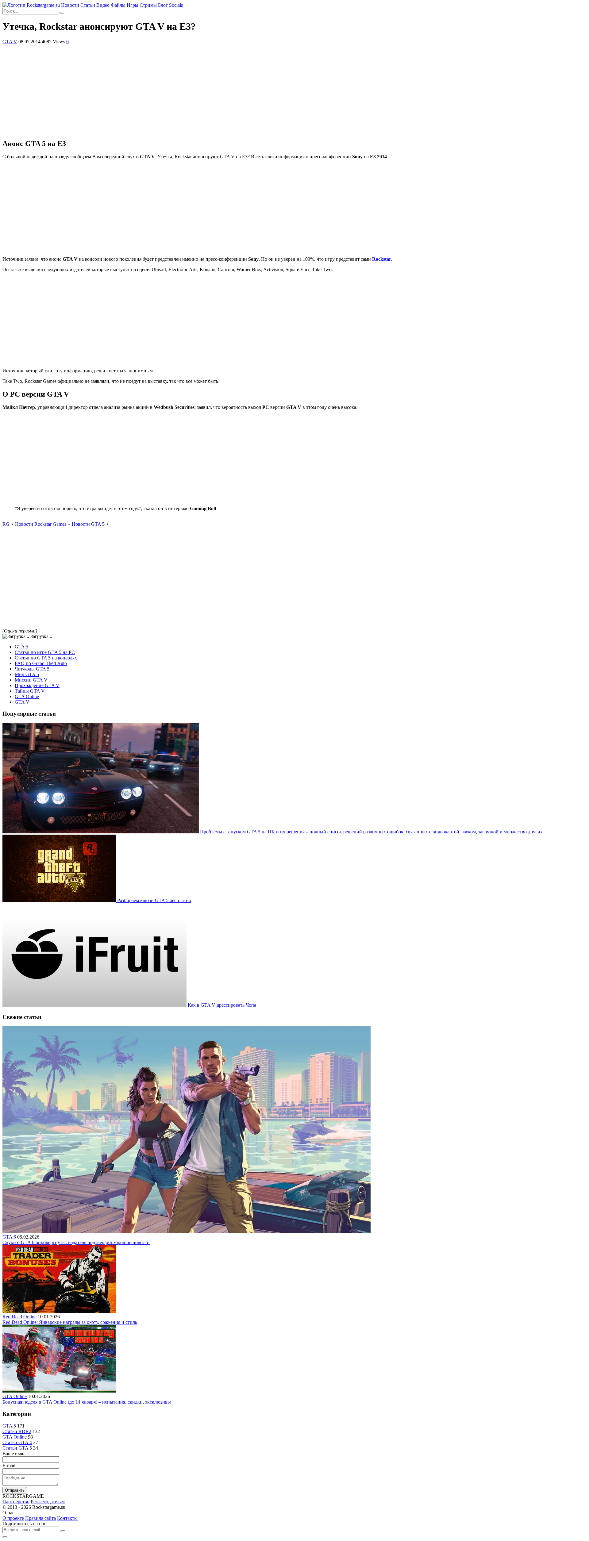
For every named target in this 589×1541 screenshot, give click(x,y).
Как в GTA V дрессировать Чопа (222, 1005)
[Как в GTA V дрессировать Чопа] (95, 1005)
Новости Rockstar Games (40, 524)
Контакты (67, 1518)
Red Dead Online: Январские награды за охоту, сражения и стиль (69, 1322)
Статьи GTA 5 (17, 1448)
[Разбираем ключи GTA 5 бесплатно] (59, 900)
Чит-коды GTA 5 (32, 668)
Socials (176, 5)
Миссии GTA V (31, 679)
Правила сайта (40, 1518)
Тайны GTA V (30, 691)
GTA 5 (21, 646)
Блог (163, 5)
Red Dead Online (19, 1316)
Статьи (87, 5)
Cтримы (148, 5)
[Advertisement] (294, 90)
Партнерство (15, 1501)
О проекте (13, 1518)
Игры (132, 5)
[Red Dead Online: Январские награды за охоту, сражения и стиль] (59, 1311)
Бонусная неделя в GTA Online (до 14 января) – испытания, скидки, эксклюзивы (86, 1402)
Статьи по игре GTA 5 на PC (45, 652)
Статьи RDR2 (16, 1431)
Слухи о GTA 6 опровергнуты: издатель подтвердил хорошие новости (76, 1242)
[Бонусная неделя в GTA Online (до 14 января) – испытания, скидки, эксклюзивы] (59, 1390)
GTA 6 (9, 1236)
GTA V (9, 41)
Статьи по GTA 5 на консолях (46, 657)
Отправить (15, 1490)
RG (6, 524)
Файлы (118, 5)
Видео (103, 5)
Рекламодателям (48, 1501)
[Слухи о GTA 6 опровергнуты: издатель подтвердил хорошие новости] (186, 1231)
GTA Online (27, 696)
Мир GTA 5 (27, 674)
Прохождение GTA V (37, 685)
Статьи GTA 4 (17, 1442)
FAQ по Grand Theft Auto (41, 663)
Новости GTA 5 (88, 524)
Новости (70, 5)
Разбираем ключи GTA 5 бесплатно (154, 900)
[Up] (4, 1537)
